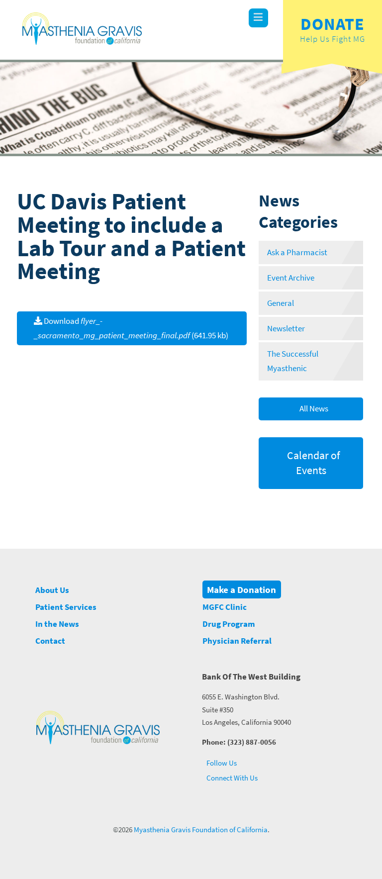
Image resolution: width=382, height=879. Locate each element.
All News (313, 408)
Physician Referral (237, 641)
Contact (50, 641)
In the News (57, 624)
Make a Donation (241, 589)
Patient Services (65, 607)
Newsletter (286, 328)
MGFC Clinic (224, 607)
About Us (52, 590)
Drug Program (228, 624)
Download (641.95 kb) (131, 328)
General (280, 303)
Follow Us (221, 763)
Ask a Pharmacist (297, 252)
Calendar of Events (312, 463)
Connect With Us (231, 778)
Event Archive (290, 278)
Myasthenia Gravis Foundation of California (201, 830)
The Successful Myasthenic (292, 361)
